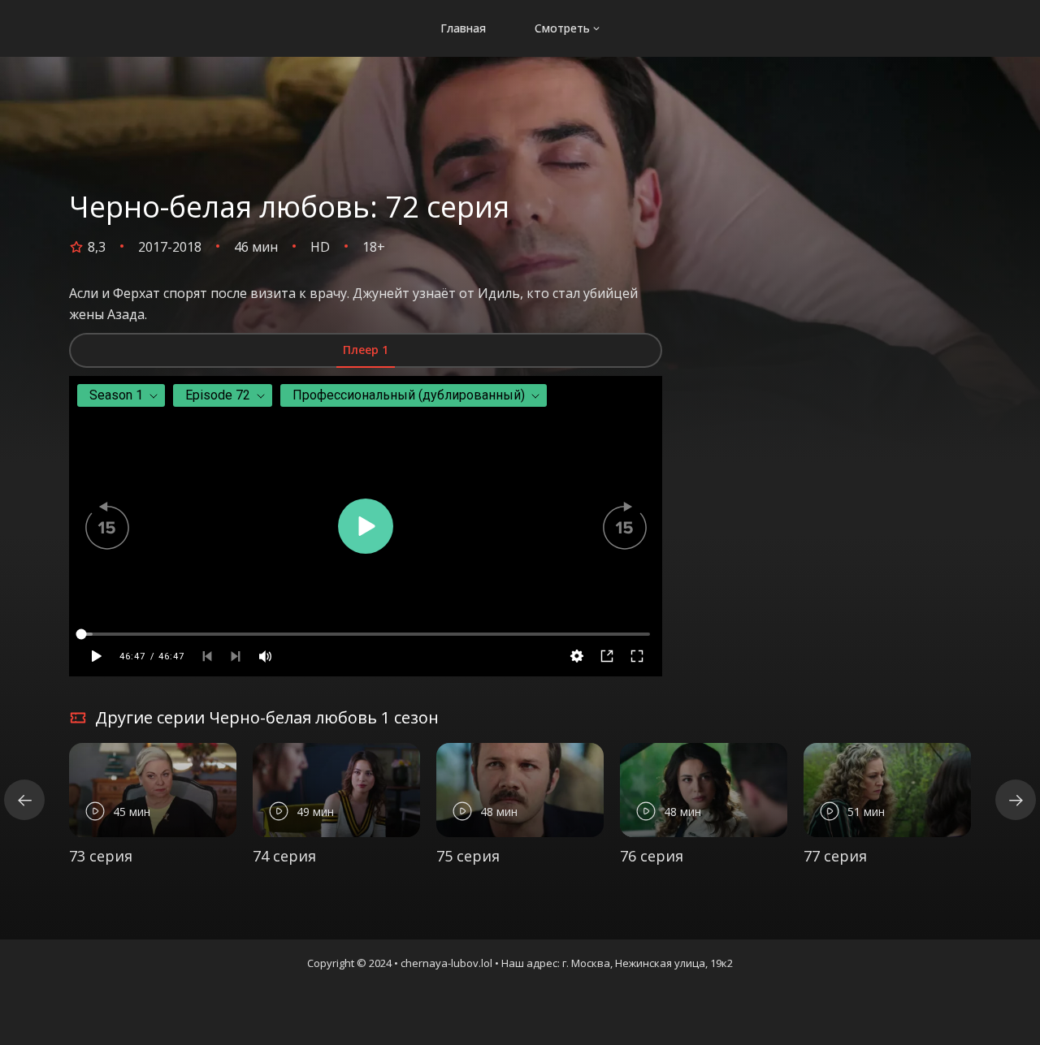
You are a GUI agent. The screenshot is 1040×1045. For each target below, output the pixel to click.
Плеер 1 (365, 349)
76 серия (651, 856)
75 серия (468, 856)
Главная (463, 28)
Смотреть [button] (562, 28)
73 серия (100, 856)
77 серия (835, 856)
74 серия (284, 856)
